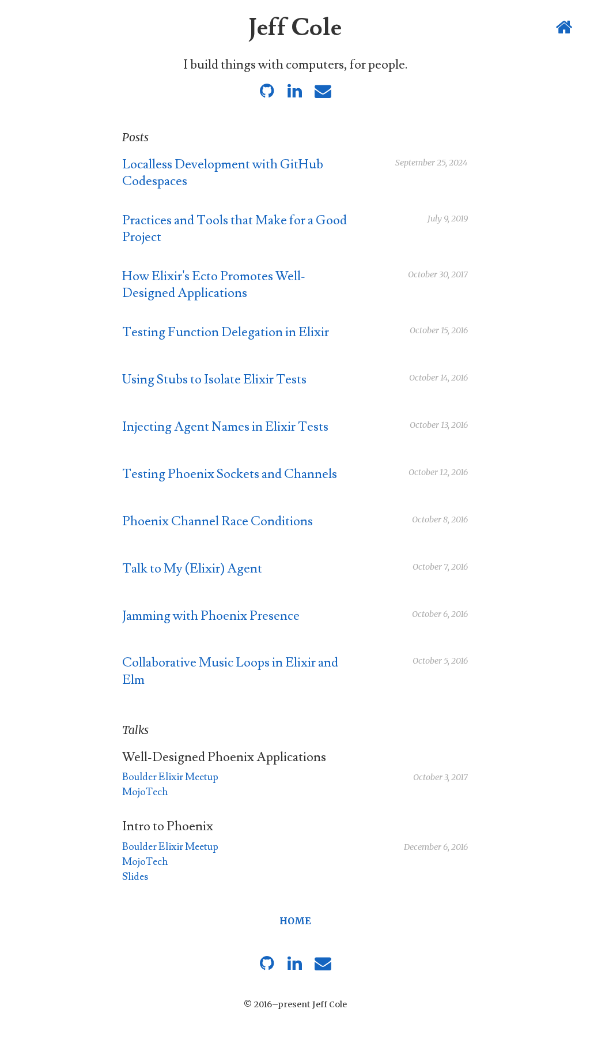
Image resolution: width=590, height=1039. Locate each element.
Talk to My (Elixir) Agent (192, 568)
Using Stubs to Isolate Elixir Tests (214, 379)
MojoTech (145, 792)
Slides (135, 876)
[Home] (564, 28)
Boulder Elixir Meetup (170, 777)
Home (295, 921)
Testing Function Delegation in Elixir (225, 332)
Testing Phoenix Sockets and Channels (229, 474)
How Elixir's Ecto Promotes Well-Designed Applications (213, 285)
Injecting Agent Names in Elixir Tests (225, 427)
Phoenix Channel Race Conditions (217, 521)
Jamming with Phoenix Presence (211, 616)
